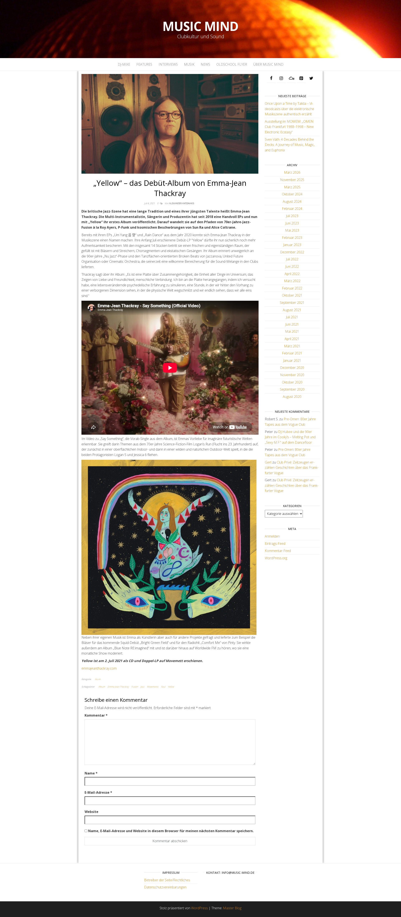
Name (91, 773)
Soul (163, 686)
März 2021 (292, 346)
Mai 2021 (292, 331)
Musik (189, 64)
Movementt (153, 686)
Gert (268, 462)
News (205, 64)
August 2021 (292, 310)
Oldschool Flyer (231, 64)
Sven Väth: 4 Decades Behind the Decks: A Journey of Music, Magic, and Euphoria (290, 144)
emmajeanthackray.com (99, 668)
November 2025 (292, 179)
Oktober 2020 (292, 382)
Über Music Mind (268, 64)
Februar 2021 (292, 353)
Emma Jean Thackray (118, 686)
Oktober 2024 (292, 194)
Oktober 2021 (292, 295)
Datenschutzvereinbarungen (165, 887)
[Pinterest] (301, 78)
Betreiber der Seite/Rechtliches (167, 880)
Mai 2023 (292, 230)
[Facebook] (271, 78)
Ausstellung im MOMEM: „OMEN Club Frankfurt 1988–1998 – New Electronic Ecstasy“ (289, 126)
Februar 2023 (292, 237)
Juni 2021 (292, 324)
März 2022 (292, 281)
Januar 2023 (292, 244)
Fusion (134, 686)
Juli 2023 (292, 216)
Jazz (142, 686)
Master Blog (232, 908)
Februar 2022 (292, 288)
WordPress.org (276, 558)
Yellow (171, 686)
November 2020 (292, 375)
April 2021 (292, 338)
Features (144, 64)
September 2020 (292, 389)
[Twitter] (311, 78)
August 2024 (292, 201)
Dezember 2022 (292, 252)
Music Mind (200, 26)
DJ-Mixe (124, 64)
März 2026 (292, 172)
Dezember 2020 (292, 367)
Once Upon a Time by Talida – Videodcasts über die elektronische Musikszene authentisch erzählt (289, 108)
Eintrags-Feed (275, 543)
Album (101, 686)
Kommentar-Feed (278, 550)
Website (91, 811)
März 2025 (292, 187)
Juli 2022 (292, 259)
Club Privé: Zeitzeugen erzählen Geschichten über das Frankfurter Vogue (291, 467)
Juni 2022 (292, 266)
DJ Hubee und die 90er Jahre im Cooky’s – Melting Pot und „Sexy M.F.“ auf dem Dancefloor (290, 437)
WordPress (199, 908)
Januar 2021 (292, 360)
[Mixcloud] (291, 78)
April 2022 (292, 273)
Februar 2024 (292, 208)
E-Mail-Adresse (98, 792)
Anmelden (272, 536)
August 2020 (292, 396)
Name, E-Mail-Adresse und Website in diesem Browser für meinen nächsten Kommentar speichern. (171, 831)
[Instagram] (281, 78)
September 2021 (292, 302)
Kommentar (96, 715)
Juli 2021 (292, 317)
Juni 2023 (292, 223)
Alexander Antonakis (181, 203)
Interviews (168, 64)
